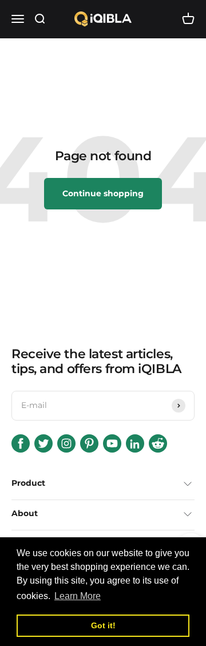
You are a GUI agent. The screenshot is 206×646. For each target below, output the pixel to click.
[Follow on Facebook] (20, 443)
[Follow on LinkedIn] (135, 443)
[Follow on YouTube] (112, 443)
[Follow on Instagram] (66, 443)
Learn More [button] (77, 596)
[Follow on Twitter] (43, 443)
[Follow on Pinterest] (89, 443)
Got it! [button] (103, 625)
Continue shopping (103, 193)
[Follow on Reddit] (158, 443)
